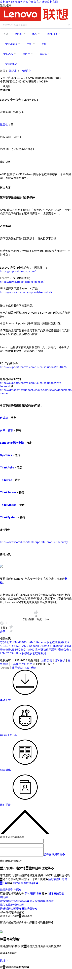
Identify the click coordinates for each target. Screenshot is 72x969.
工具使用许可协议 (21, 664)
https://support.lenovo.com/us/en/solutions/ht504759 (34, 367)
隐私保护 (60, 660)
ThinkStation (10, 63)
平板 (29, 43)
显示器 (43, 53)
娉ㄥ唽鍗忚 (33, 893)
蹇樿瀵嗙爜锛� (27, 908)
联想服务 (5, 1)
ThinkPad (52, 33)
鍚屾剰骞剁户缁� (10, 889)
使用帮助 (17, 667)
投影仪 (26, 53)
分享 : (4, 631)
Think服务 (17, 1)
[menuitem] (5, 34)
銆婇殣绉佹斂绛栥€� (26, 883)
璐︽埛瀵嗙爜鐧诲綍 (41, 901)
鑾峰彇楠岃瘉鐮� (54, 854)
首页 (5, 33)
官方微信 (41, 1)
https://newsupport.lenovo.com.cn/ (22, 281)
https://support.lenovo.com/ (18, 271)
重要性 (4, 124)
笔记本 (18, 33)
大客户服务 (29, 1)
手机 (44, 43)
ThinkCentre (10, 43)
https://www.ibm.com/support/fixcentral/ (26, 292)
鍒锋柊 (4, 960)
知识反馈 (30, 667)
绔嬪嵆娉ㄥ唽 (8, 908)
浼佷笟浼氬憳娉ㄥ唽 (12, 904)
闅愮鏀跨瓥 (56, 893)
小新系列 (25, 70)
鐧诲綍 (4, 897)
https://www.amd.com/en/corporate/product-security (34, 542)
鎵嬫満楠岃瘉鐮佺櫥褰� (14, 901)
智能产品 (8, 53)
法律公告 (46, 660)
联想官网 (52, 1)
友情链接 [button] (4, 667)
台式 (34, 33)
